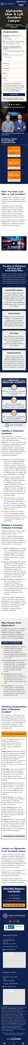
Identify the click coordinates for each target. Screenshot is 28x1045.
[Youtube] (18, 921)
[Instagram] (14, 921)
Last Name (6, 68)
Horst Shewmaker (8, 870)
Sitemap (14, 1034)
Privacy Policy (8, 1034)
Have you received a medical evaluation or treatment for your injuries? (12, 48)
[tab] (14, 734)
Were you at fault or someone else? (13, 41)
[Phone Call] (14, 1044)
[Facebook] (10, 921)
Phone (5, 78)
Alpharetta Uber (7, 638)
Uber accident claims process (8, 536)
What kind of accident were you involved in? (12, 36)
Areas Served (20, 1034)
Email (4, 73)
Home (2, 133)
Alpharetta (8, 133)
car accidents (12, 442)
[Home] (4, 1044)
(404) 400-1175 (21, 2)
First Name (6, 63)
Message (5, 54)
